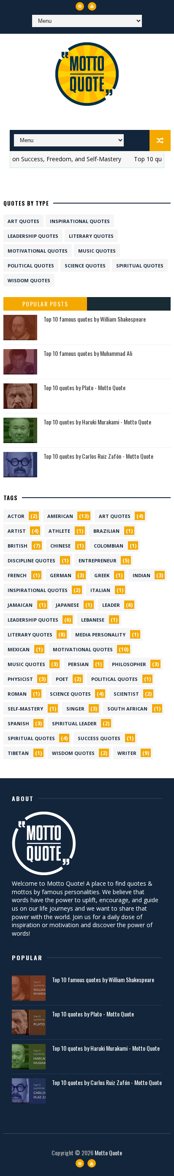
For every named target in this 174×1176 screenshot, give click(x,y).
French (17, 575)
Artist (17, 531)
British (17, 546)
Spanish (18, 723)
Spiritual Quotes (139, 265)
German (60, 575)
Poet (62, 679)
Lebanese (92, 620)
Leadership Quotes (33, 236)
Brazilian (106, 531)
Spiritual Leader (74, 723)
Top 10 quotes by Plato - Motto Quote (84, 387)
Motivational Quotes (38, 251)
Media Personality (100, 634)
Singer (75, 708)
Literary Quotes (91, 236)
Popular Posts (45, 303)
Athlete (59, 531)
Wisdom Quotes (29, 280)
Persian (78, 664)
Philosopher (129, 664)
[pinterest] (80, 6)
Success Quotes (99, 738)
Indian (141, 575)
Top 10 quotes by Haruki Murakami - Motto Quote (97, 421)
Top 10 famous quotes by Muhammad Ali (88, 353)
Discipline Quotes (31, 560)
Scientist (126, 694)
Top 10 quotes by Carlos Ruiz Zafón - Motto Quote (98, 456)
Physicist (20, 679)
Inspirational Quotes (80, 221)
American (60, 516)
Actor (16, 516)
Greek (101, 575)
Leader (111, 605)
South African (127, 708)
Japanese (67, 605)
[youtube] (92, 6)
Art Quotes (23, 221)
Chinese (60, 546)
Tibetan (18, 753)
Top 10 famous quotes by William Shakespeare (95, 318)
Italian (100, 590)
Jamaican (20, 605)
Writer (126, 753)
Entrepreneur (98, 560)
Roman (17, 694)
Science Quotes (85, 265)
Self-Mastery (25, 708)
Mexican (19, 649)
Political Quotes (31, 265)
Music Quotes (97, 251)
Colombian (108, 546)
